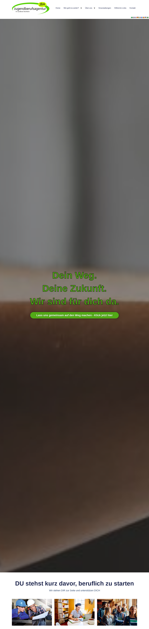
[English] (134, 17)
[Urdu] (147, 17)
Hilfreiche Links (120, 8)
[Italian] (140, 17)
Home (58, 8)
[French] (136, 17)
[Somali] (142, 17)
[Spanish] (144, 17)
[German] (138, 17)
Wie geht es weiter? (71, 8)
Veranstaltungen (104, 8)
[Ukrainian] (145, 17)
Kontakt (132, 8)
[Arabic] (132, 17)
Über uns (88, 8)
